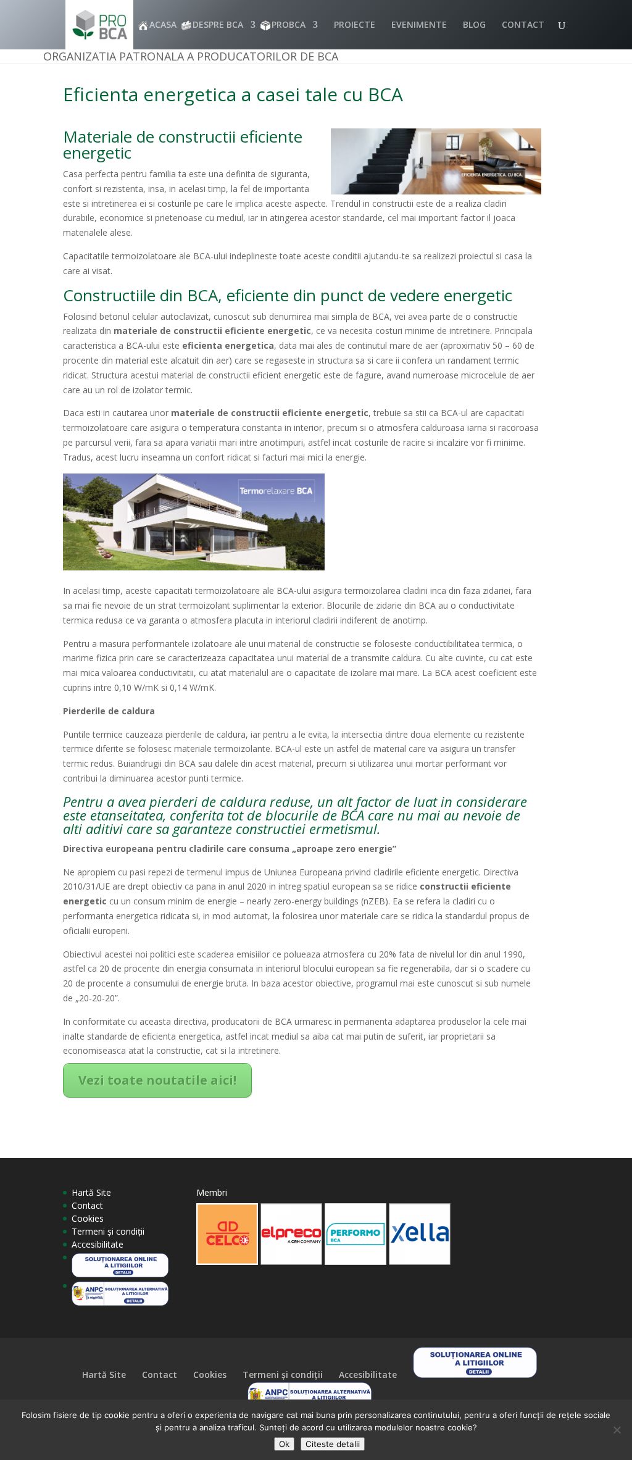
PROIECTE (354, 25)
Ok (284, 1444)
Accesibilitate (97, 1244)
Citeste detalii (333, 1444)
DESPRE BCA (218, 25)
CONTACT (523, 25)
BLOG (474, 25)
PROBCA (289, 25)
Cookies (88, 1218)
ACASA (163, 25)
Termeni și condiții (108, 1231)
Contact (87, 1205)
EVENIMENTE (419, 25)
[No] (616, 1430)
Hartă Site (91, 1192)
